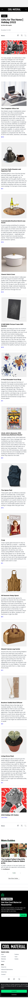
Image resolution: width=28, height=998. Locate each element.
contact (3, 974)
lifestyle (3, 956)
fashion (17, 954)
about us (3, 967)
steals (3, 961)
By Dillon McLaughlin (6, 25)
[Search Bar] (26, 9)
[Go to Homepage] (14, 9)
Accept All (14, 991)
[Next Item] (20, 873)
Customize (14, 994)
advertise (4, 972)
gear (2, 954)
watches (3, 959)
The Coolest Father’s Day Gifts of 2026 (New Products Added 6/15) (13, 861)
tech (16, 956)
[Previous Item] (7, 873)
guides (16, 959)
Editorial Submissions (7, 969)
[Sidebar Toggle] (2, 9)
